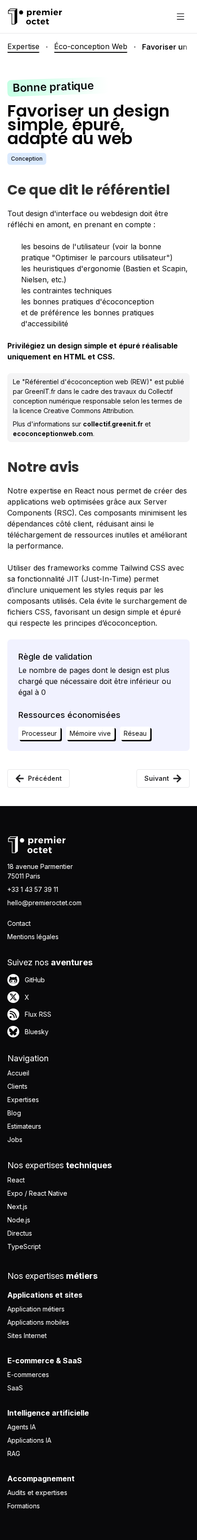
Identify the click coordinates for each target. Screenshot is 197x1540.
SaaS (15, 1388)
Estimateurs (24, 1126)
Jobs (14, 1139)
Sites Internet (27, 1335)
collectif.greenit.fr (113, 424)
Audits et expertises (37, 1492)
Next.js (17, 1206)
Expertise (23, 46)
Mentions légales (33, 937)
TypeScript (24, 1246)
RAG (13, 1453)
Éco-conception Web (90, 46)
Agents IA (21, 1427)
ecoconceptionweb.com (53, 433)
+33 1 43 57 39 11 (32, 889)
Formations (23, 1506)
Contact (19, 923)
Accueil (18, 1073)
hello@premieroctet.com (44, 903)
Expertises (23, 1099)
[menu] (180, 16)
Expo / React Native (37, 1193)
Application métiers (36, 1309)
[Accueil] (34, 16)
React (16, 1180)
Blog (14, 1113)
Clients (17, 1086)
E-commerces (28, 1374)
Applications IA (29, 1440)
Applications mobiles (38, 1322)
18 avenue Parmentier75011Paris (40, 871)
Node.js (18, 1220)
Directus (19, 1233)
